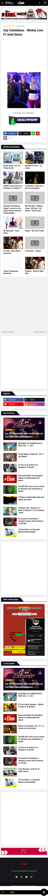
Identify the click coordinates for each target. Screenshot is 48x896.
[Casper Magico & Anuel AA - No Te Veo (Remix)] (10, 457)
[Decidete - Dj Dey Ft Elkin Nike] (35, 263)
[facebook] (17, 877)
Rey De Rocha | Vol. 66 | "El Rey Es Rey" (12, 167)
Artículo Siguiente (40, 332)
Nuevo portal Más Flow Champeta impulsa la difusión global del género (30, 478)
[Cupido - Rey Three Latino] (35, 222)
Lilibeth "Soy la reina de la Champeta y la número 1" (12, 187)
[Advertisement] (20, 55)
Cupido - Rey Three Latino (34, 231)
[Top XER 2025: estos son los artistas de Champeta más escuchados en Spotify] (10, 489)
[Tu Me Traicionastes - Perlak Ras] (13, 263)
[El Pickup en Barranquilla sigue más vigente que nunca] (10, 500)
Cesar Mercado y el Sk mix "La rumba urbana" (29, 770)
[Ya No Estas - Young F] (35, 243)
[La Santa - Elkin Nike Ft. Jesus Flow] (13, 243)
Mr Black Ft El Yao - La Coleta (33, 167)
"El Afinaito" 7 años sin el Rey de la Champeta (34, 187)
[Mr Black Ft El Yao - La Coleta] (35, 157)
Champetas (20, 26)
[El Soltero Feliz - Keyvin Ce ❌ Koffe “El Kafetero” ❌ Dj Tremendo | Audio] (10, 511)
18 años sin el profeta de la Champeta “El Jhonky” (28, 466)
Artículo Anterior (8, 332)
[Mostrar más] (10, 138)
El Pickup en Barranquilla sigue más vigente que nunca (31, 498)
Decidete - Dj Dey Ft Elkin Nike (34, 272)
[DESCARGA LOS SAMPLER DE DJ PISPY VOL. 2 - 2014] (10, 446)
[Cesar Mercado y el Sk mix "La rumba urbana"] (10, 772)
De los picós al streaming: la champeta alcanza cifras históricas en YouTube (30, 521)
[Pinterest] (38, 133)
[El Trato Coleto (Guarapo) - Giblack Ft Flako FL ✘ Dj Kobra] (10, 707)
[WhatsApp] (33, 133)
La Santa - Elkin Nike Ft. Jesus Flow (12, 252)
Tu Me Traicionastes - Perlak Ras (11, 272)
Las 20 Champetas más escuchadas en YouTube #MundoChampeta (24, 435)
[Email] (5, 138)
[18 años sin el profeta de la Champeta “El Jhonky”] (10, 468)
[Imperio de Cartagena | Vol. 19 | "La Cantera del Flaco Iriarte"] (10, 729)
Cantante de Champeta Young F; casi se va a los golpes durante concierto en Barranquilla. (12, 209)
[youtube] (26, 877)
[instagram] (31, 877)
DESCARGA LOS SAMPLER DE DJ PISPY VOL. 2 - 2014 (30, 444)
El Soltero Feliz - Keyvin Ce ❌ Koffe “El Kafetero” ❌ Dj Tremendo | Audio (31, 510)
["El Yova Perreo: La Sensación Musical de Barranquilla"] (10, 532)
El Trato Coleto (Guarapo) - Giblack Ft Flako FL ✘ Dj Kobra (30, 705)
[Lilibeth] (13, 178)
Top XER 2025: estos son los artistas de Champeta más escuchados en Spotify (31, 488)
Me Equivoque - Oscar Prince (11, 232)
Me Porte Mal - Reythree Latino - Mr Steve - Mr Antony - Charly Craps (34, 208)
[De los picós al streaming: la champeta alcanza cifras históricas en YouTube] (10, 522)
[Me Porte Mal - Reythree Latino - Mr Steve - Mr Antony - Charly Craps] (35, 198)
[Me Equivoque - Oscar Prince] (13, 222)
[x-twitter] (21, 877)
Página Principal (9, 26)
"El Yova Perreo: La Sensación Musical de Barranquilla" (29, 530)
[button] (2, 3)
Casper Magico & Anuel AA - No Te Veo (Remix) (31, 455)
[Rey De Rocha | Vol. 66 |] (13, 157)
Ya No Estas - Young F (33, 251)
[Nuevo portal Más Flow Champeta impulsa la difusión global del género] (10, 479)
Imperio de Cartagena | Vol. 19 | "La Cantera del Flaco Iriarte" (31, 727)
